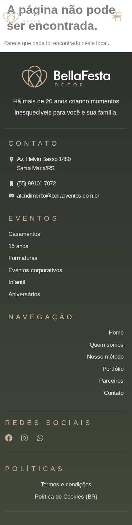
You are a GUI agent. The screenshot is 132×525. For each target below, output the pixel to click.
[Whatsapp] (40, 438)
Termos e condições (66, 484)
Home (116, 332)
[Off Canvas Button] (117, 16)
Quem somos (107, 345)
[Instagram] (24, 438)
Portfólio (113, 369)
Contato (114, 393)
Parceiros (111, 381)
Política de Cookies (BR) (66, 496)
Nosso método (105, 357)
